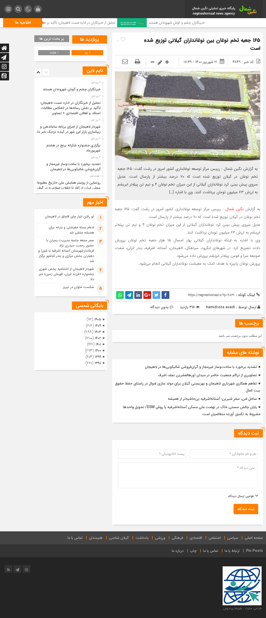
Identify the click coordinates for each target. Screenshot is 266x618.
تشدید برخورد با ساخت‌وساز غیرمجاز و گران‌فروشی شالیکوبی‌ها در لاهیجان (201, 367)
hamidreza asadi (220, 307)
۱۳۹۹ (98, 357)
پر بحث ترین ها (51, 39)
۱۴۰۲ (98, 338)
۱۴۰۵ (97, 319)
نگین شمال (234, 209)
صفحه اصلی (254, 538)
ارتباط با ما (232, 551)
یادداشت (142, 538)
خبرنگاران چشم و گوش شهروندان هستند (192, 22)
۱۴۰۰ (98, 350)
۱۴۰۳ (98, 332)
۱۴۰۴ (98, 325)
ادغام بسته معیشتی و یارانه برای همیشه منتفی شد (71, 230)
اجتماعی (215, 538)
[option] (70, 88)
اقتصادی (196, 538)
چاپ (193, 551)
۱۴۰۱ (98, 344)
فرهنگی (177, 538)
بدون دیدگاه (159, 307)
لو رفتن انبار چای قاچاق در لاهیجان (69, 216)
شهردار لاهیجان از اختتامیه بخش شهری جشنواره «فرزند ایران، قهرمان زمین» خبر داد (66, 274)
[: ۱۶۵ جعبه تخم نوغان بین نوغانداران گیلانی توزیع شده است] (125, 62)
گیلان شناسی (119, 538)
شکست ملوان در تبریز (78, 287)
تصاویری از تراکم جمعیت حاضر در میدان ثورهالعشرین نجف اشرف (207, 375)
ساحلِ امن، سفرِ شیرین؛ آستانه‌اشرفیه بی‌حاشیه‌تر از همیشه (212, 399)
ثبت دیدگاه (245, 509)
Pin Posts (254, 551)
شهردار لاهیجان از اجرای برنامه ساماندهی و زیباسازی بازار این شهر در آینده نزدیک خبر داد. (68, 129)
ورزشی (160, 538)
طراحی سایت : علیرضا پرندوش (242, 608)
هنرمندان (96, 538)
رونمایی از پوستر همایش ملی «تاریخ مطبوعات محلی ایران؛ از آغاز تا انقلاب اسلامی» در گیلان (67, 185)
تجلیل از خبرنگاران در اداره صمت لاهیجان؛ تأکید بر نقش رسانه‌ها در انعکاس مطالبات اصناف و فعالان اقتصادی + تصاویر (70, 108)
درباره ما (178, 551)
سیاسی (232, 538)
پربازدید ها (89, 39)
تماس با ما (75, 538)
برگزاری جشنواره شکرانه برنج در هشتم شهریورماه (73, 148)
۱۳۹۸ (98, 363)
